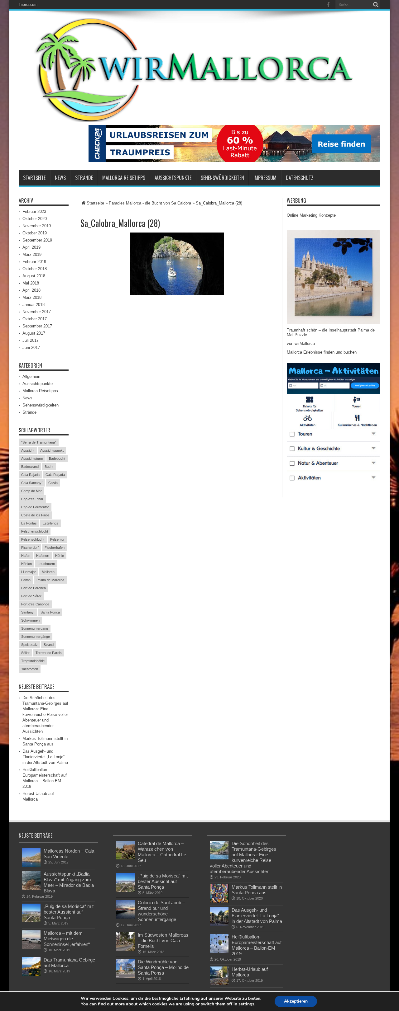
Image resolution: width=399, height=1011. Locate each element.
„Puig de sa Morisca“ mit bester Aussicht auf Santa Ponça (69, 912)
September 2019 (37, 240)
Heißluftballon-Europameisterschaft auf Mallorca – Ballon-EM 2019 (256, 945)
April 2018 (31, 290)
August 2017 (33, 333)
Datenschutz (300, 177)
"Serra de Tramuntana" (38, 442)
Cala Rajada (30, 475)
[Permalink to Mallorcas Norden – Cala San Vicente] (31, 857)
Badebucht (57, 458)
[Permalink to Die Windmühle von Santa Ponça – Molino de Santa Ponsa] (125, 968)
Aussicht (27, 450)
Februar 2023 (34, 211)
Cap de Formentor (35, 507)
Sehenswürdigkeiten (222, 177)
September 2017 (37, 326)
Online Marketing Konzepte (311, 215)
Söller (25, 653)
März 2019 (31, 254)
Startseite (34, 177)
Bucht (49, 466)
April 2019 (31, 247)
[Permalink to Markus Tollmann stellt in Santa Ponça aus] (219, 893)
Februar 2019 (34, 261)
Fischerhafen (55, 547)
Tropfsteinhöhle (33, 661)
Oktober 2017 (34, 319)
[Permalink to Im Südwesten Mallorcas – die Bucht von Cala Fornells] (125, 941)
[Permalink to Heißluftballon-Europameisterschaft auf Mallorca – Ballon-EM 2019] (219, 943)
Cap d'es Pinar (32, 499)
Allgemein (31, 376)
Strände (84, 177)
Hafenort (42, 555)
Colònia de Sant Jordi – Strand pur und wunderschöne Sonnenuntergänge (161, 911)
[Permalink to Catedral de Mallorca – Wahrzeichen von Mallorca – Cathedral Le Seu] (125, 850)
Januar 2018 (33, 304)
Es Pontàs (29, 523)
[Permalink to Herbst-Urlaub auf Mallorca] (219, 975)
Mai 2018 (30, 283)
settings (246, 1004)
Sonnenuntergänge (35, 636)
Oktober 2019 (34, 233)
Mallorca (48, 572)
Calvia (53, 483)
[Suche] (375, 4)
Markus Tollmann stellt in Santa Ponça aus (257, 889)
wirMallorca (305, 343)
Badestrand (30, 466)
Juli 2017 (30, 340)
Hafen (25, 555)
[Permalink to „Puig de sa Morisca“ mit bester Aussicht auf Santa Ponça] (31, 913)
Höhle (59, 555)
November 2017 (36, 311)
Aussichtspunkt (52, 450)
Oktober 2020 (34, 218)
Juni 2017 (31, 347)
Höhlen (26, 564)
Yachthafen (29, 669)
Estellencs (50, 523)
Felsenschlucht (32, 539)
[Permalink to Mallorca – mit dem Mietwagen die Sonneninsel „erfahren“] (31, 939)
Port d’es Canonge (35, 604)
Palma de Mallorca (50, 580)
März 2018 (31, 297)
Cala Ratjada (55, 475)
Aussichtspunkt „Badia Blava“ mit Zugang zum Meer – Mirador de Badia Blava (69, 882)
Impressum (28, 4)
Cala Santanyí (31, 483)
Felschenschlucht (34, 531)
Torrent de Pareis (49, 653)
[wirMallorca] (199, 70)
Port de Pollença (33, 588)
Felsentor (57, 539)
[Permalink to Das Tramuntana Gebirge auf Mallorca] (31, 966)
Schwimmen (30, 620)
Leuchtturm (46, 564)
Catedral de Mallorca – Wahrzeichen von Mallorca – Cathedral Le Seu (162, 852)
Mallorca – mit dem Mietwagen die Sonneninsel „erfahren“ (67, 938)
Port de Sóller (31, 596)
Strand (49, 645)
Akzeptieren (296, 1001)
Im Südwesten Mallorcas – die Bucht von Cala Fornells (163, 940)
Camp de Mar (31, 491)
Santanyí (28, 612)
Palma (26, 580)
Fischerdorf (30, 547)
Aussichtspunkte (173, 177)
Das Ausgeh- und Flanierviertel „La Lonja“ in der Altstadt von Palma (45, 757)
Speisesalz (29, 645)
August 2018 (33, 276)
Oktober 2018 (34, 268)
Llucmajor (28, 572)
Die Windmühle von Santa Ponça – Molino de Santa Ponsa (163, 967)
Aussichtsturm (32, 458)
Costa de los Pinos (35, 515)
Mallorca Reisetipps (123, 177)
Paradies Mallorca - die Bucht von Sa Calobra (150, 203)
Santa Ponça (50, 612)
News (60, 177)
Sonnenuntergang (34, 628)
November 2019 (36, 225)
